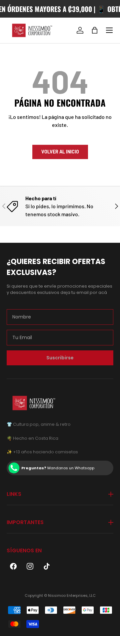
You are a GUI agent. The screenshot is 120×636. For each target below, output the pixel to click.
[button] (94, 30)
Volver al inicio (60, 151)
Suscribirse (60, 357)
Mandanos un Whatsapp (57, 468)
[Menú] (109, 30)
